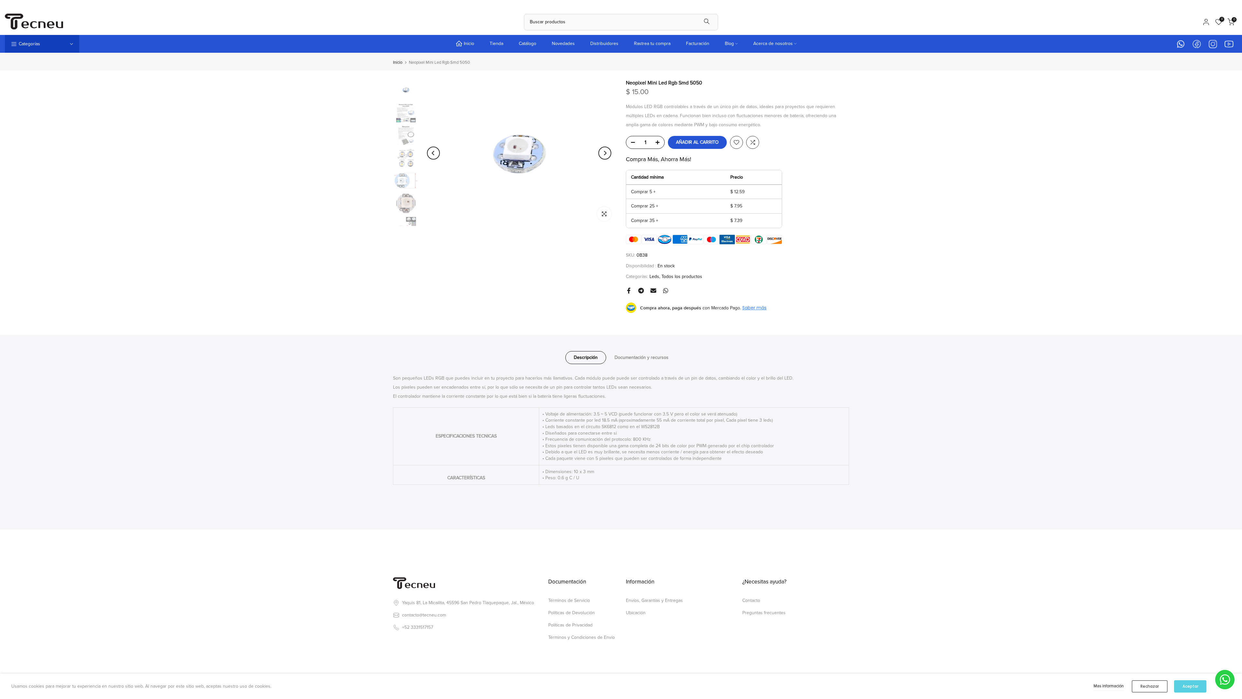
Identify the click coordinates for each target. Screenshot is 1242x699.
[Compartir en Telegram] (641, 291)
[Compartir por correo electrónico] (653, 291)
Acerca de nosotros (773, 43)
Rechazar (1149, 686)
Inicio (469, 43)
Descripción (586, 357)
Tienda (496, 43)
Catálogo (527, 43)
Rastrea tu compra (652, 43)
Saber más (754, 308)
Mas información (1109, 686)
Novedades (563, 43)
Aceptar (1190, 686)
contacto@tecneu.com (424, 615)
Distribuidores (604, 43)
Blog (729, 43)
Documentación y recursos (642, 357)
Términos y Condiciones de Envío (581, 637)
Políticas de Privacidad (570, 625)
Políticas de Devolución (571, 613)
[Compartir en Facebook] (629, 291)
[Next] (604, 153)
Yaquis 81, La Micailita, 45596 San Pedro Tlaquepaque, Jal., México (468, 602)
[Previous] (433, 153)
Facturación (697, 43)
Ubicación (636, 613)
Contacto (751, 600)
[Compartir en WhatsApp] (666, 291)
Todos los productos (681, 276)
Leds (654, 276)
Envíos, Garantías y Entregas (654, 600)
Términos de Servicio (569, 600)
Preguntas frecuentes (764, 613)
